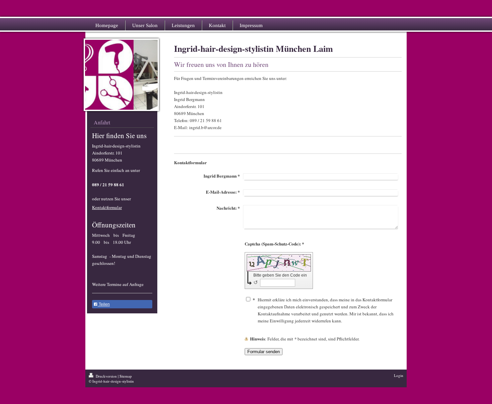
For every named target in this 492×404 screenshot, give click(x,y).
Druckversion (106, 376)
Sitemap (125, 376)
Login (398, 375)
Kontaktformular (107, 207)
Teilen (104, 304)
